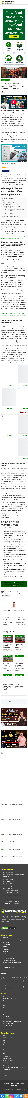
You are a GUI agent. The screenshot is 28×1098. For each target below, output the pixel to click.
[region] (14, 37)
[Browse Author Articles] (14, 605)
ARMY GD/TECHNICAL (8, 1060)
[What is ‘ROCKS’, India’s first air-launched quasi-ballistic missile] (20, 639)
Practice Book (10, 213)
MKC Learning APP (19, 50)
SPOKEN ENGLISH (7, 1028)
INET (4, 1012)
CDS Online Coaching (7, 876)
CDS (4, 1000)
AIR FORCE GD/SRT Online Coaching (11, 901)
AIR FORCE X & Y (6, 1056)
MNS (4, 1014)
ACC (4, 1007)
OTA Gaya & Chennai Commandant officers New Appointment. (13, 203)
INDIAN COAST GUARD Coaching (10, 965)
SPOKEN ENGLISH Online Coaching (11, 903)
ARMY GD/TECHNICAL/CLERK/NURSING (12, 1021)
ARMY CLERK (6, 1063)
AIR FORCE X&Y (6, 1016)
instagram (14, 1085)
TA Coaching (5, 951)
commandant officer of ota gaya (8, 593)
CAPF (4, 1003)
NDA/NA (5, 996)
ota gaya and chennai (6, 595)
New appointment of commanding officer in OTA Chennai (16, 210)
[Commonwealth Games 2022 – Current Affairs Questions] (20, 677)
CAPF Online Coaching (8, 879)
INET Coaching (6, 953)
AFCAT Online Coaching (8, 881)
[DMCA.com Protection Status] (9, 928)
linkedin (17, 1083)
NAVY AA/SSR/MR (7, 1019)
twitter (11, 1083)
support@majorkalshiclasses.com (8, 988)
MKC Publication (9, 62)
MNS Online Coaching (8, 888)
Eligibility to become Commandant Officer (16, 215)
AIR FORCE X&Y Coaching (8, 958)
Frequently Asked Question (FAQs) (11, 216)
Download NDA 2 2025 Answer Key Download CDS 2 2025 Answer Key (14, 23)
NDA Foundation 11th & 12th (9, 1038)
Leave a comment (14, 701)
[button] (14, 37)
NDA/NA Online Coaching (8, 872)
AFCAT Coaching (6, 946)
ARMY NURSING (6, 1065)
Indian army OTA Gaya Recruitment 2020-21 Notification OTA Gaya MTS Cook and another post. (13, 315)
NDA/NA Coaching (7, 937)
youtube (22, 1083)
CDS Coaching (6, 942)
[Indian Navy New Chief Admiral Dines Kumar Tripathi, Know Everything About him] (8, 639)
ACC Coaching (6, 949)
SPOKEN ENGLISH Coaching (9, 967)
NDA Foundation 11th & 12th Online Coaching (13, 874)
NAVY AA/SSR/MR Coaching (9, 960)
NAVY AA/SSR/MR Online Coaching (11, 892)
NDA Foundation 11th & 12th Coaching (12, 940)
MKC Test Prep (19, 62)
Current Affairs (6, 80)
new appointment (18, 593)
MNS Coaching (6, 956)
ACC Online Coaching (7, 883)
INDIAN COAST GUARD (8, 1023)
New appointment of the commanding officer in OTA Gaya (13, 207)
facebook (6, 1083)
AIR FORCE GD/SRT (7, 1025)
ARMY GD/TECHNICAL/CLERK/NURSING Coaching (14, 962)
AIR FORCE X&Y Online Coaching (10, 890)
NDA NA (5, 1035)
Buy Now (25, 385)
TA (3, 1009)
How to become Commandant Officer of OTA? (16, 212)
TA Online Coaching (7, 886)
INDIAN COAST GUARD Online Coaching (12, 899)
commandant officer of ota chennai (11, 591)
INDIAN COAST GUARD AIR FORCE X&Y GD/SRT (14, 1067)
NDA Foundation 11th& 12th (9, 998)
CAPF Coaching (6, 944)
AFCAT (4, 1005)
